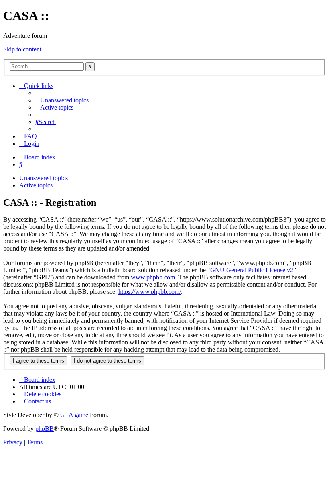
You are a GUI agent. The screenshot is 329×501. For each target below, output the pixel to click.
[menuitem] (62, 100)
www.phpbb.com (153, 277)
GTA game (74, 414)
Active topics (36, 185)
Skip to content (22, 49)
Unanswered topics (43, 178)
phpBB (44, 428)
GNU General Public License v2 (251, 270)
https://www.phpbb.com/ (149, 291)
